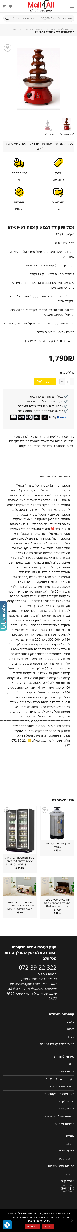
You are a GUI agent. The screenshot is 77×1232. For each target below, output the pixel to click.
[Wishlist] (10, 6)
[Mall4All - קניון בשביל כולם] (41, 6)
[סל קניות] (4, 6)
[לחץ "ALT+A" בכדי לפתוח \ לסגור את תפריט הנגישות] (7, 1224)
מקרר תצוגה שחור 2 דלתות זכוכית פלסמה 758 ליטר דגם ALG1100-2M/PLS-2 (19, 861)
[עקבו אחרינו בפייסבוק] (71, 1188)
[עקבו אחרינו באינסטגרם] (64, 1188)
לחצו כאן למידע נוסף (27, 436)
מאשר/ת (48, 1226)
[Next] (6, 79)
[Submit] (7, 18)
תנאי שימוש (32, 1226)
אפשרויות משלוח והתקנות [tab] (55, 476)
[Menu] (72, 6)
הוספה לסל (45, 381)
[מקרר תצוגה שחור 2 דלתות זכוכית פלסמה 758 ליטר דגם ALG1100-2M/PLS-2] (19, 830)
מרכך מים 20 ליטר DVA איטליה (57, 845)
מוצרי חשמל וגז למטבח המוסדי (26, 29)
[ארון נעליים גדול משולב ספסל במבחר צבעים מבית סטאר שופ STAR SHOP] (19, 886)
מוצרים (49, 29)
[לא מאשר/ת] (72, 1221)
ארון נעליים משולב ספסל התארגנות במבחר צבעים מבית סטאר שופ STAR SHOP (57, 904)
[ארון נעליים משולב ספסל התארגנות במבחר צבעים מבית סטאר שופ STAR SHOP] (57, 886)
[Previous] (68, 79)
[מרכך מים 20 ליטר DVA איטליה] (57, 823)
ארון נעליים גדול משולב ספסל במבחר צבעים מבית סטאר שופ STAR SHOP (20, 905)
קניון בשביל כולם (65, 29)
